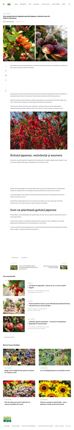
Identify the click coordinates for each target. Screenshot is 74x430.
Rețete (63, 4)
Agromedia (30, 283)
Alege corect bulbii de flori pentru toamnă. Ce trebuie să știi (19, 371)
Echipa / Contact (59, 426)
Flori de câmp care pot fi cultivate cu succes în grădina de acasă (17, 403)
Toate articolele (16, 426)
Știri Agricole (23, 4)
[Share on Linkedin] (5, 80)
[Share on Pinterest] (5, 75)
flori (25, 197)
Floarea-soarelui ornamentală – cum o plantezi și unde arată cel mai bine (53, 403)
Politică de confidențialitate (29, 426)
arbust (20, 203)
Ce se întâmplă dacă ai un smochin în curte (55, 370)
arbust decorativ (15, 257)
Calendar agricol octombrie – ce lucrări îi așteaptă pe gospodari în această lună (47, 323)
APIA (30, 4)
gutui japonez (24, 257)
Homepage (6, 426)
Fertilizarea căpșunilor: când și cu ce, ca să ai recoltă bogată (47, 286)
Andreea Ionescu (10, 21)
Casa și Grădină (55, 4)
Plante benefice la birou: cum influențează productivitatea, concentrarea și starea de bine (49, 305)
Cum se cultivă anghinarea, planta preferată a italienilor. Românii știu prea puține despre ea (28, 267)
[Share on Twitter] (5, 71)
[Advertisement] (38, 81)
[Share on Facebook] (5, 66)
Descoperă (36, 4)
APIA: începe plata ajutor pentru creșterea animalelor (51, 267)
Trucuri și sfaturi (45, 4)
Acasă (16, 4)
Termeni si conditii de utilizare (45, 426)
